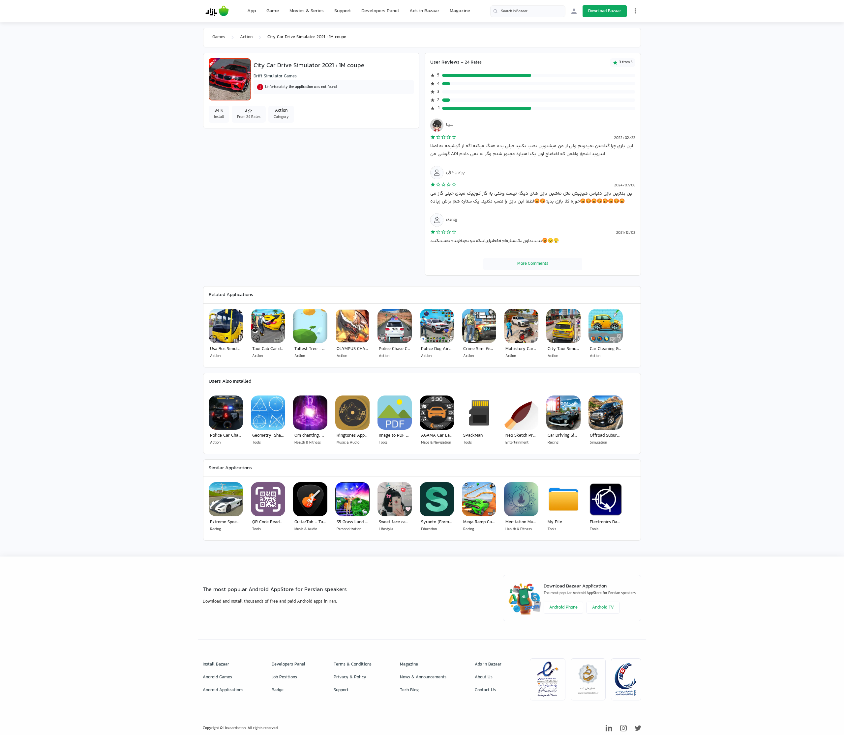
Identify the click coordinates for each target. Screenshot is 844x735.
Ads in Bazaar (424, 11)
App (251, 11)
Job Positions (284, 677)
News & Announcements (423, 677)
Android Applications (223, 690)
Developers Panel (380, 11)
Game (272, 11)
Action (246, 37)
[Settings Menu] (635, 11)
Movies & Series (306, 11)
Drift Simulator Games (275, 76)
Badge (278, 690)
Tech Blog (409, 690)
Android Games (217, 677)
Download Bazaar (604, 11)
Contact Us (485, 690)
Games (218, 37)
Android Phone (563, 607)
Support (342, 11)
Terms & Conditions (353, 664)
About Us (484, 677)
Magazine (460, 11)
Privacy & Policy (350, 677)
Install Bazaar (216, 664)
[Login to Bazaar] (574, 11)
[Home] (217, 11)
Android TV (603, 607)
